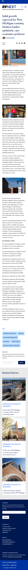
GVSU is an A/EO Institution (9, 562)
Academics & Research (9, 333)
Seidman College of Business (11, 345)
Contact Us (5, 532)
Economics (6, 341)
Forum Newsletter (7, 543)
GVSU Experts (16, 341)
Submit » (21, 362)
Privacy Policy (5, 565)
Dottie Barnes (10, 37)
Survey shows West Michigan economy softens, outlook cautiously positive (11, 412)
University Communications (15, 556)
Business (21, 333)
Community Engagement (10, 337)
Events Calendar (6, 539)
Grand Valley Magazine (8, 541)
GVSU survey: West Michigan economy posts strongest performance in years (11, 452)
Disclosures (13, 565)
